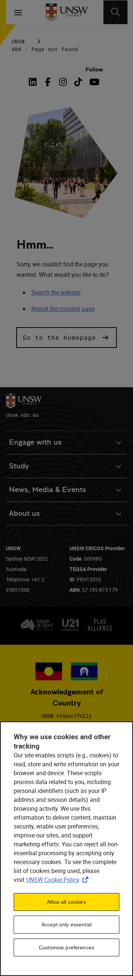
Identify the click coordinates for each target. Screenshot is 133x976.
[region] (66, 848)
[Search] (115, 12)
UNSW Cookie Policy (58, 880)
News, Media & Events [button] (47, 489)
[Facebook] (48, 82)
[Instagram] (63, 82)
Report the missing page (63, 309)
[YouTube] (93, 82)
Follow (94, 69)
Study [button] (19, 466)
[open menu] (18, 12)
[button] (66, 337)
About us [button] (24, 513)
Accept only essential (66, 924)
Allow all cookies (66, 902)
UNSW (18, 41)
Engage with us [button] (35, 442)
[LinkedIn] (34, 82)
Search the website (56, 292)
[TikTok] (78, 82)
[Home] (67, 12)
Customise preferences (66, 947)
